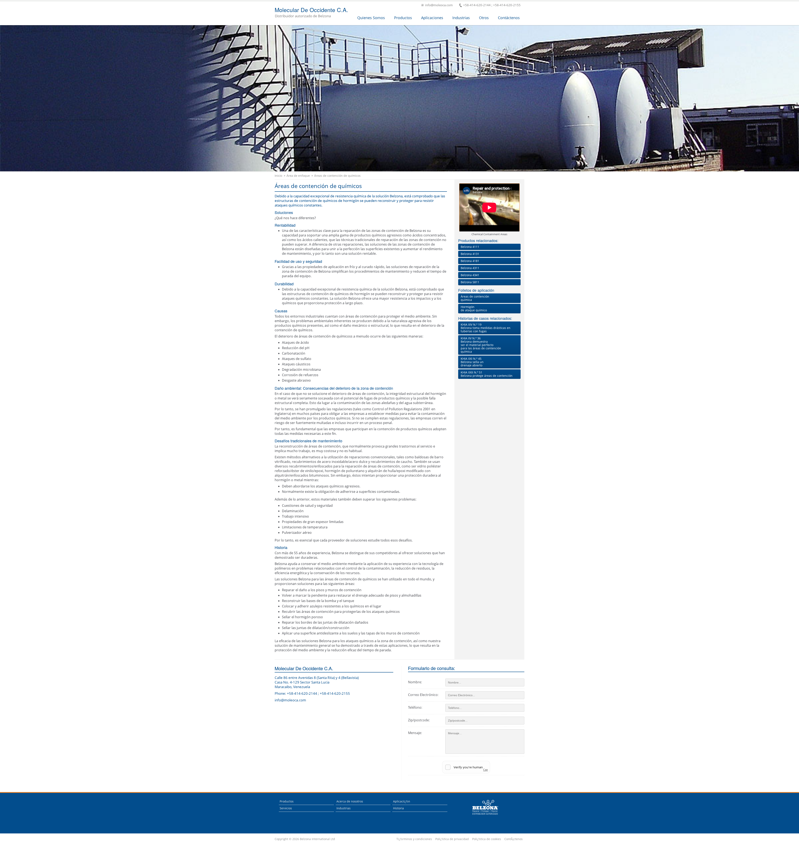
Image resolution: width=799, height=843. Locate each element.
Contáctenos (509, 17)
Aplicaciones (432, 17)
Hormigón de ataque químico (474, 308)
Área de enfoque (298, 176)
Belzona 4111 (470, 247)
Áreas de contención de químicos (337, 176)
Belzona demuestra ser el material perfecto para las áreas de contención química (481, 345)
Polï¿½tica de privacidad (452, 839)
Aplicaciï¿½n (401, 801)
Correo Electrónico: (423, 694)
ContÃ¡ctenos (513, 839)
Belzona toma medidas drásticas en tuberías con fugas (485, 328)
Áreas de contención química (475, 298)
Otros (484, 17)
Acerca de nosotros (349, 801)
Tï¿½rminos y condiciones (414, 839)
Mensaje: (415, 733)
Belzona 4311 (470, 268)
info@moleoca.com (439, 5)
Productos (403, 17)
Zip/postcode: (419, 720)
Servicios (286, 808)
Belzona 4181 (470, 261)
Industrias (461, 17)
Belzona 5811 (470, 282)
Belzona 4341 (470, 275)
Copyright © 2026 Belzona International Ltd (305, 839)
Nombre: (415, 682)
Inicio (278, 176)
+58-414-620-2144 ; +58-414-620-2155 (492, 5)
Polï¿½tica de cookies (486, 839)
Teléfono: (415, 707)
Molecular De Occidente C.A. (311, 12)
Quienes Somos (371, 17)
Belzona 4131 (470, 254)
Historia (398, 808)
